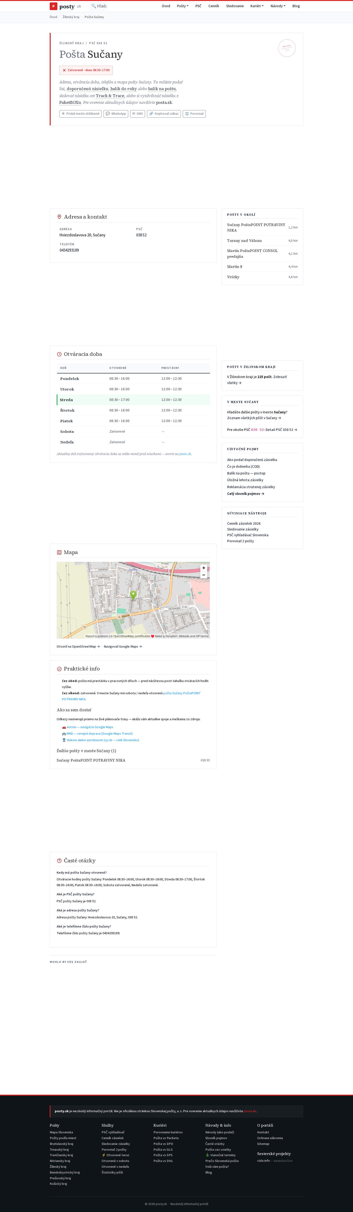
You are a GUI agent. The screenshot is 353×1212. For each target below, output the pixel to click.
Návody (277, 6)
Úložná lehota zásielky (245, 480)
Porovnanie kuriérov (168, 1132)
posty (66, 6)
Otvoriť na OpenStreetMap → (78, 646)
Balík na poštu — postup (246, 473)
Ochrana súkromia (270, 1138)
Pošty (181, 6)
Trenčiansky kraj (61, 1155)
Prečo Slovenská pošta (222, 1160)
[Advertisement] (176, 167)
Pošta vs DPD (163, 1143)
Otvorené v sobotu (115, 1160)
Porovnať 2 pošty (240, 541)
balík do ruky (123, 89)
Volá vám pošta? (217, 1166)
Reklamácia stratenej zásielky (251, 487)
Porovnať (194, 113)
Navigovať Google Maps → (123, 646)
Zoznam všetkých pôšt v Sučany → (254, 418)
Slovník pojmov (216, 1138)
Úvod (166, 6)
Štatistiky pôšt (112, 1172)
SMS (137, 113)
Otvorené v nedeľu (115, 1166)
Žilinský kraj (71, 17)
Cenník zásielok (113, 1138)
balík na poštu (162, 89)
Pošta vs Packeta (166, 1138)
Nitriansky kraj (60, 1160)
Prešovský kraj (60, 1178)
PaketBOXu (70, 102)
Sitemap (263, 1143)
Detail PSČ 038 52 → (282, 429)
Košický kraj (58, 1183)
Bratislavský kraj (61, 1143)
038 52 (141, 235)
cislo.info (274, 1160)
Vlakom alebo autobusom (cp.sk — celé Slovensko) (103, 740)
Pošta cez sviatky (218, 1149)
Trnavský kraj (59, 1149)
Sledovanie (235, 6)
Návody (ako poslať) (219, 1132)
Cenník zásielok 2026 (244, 523)
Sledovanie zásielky (242, 529)
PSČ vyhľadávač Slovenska (247, 535)
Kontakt (263, 1132)
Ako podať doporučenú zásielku (252, 459)
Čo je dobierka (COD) (243, 466)
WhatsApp (116, 113)
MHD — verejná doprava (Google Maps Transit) (100, 733)
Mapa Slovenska (61, 1132)
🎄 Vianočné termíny (220, 1155)
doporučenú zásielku (87, 89)
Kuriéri (255, 6)
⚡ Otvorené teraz (115, 1155)
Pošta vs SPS (163, 1155)
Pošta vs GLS (163, 1149)
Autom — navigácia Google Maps (90, 727)
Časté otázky (215, 1143)
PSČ (198, 6)
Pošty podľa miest (63, 1138)
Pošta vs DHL (163, 1160)
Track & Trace (110, 96)
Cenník (213, 6)
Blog (296, 6)
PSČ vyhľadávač (113, 1132)
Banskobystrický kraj (65, 1172)
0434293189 (69, 250)
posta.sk (164, 102)
